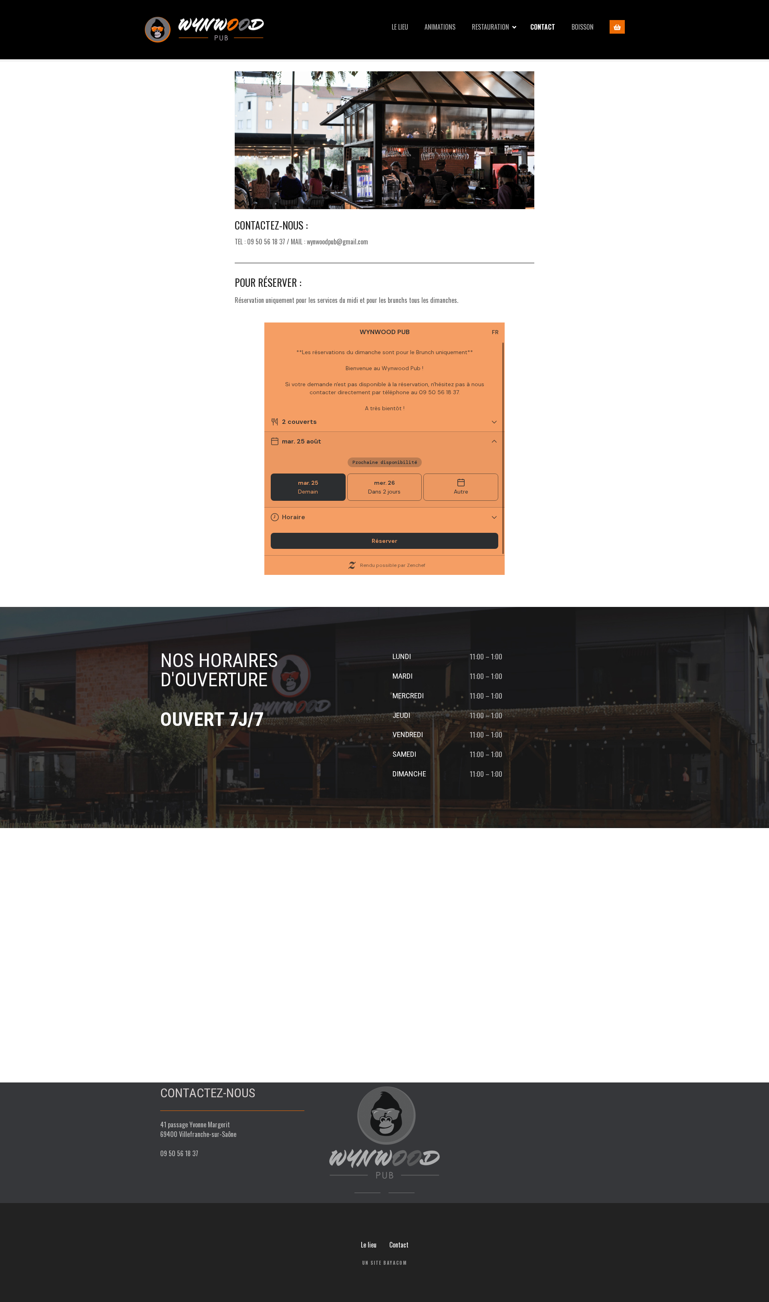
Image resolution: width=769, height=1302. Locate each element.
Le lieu (368, 1245)
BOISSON (583, 27)
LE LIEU (400, 27)
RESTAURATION (490, 27)
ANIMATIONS (440, 27)
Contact (399, 1245)
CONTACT (542, 27)
